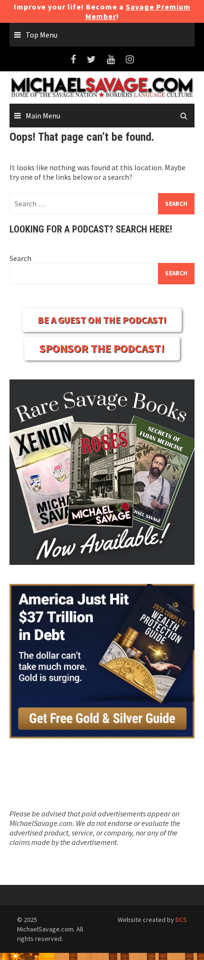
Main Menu (43, 115)
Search (20, 258)
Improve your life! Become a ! (102, 11)
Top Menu (41, 34)
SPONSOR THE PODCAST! (102, 348)
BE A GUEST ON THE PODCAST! (102, 320)
